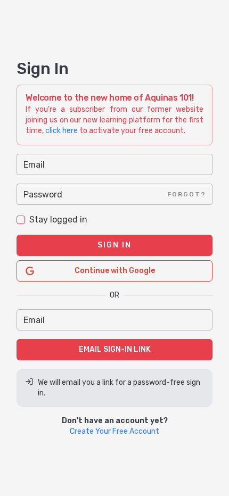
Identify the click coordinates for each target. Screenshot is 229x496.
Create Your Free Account (114, 431)
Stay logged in (58, 219)
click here (61, 130)
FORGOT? (186, 194)
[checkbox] (21, 220)
